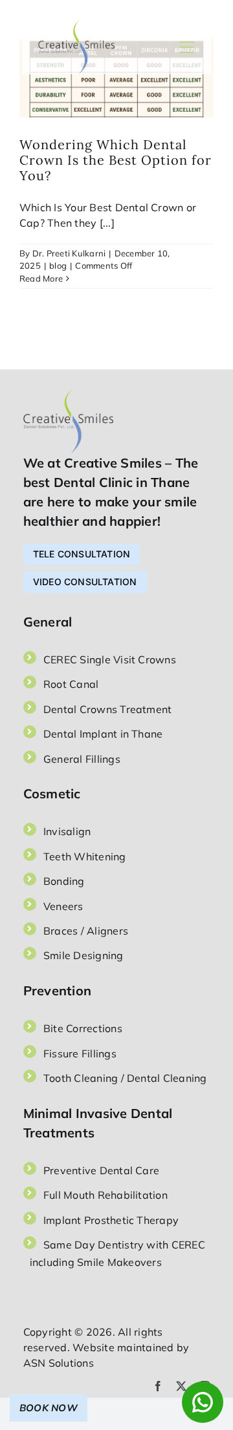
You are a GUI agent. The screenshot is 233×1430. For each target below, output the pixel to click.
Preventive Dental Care (101, 1170)
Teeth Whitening (84, 856)
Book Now (48, 1408)
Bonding (64, 881)
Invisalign (67, 831)
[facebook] (158, 1386)
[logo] (76, 24)
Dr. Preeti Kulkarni (69, 253)
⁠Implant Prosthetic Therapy (111, 1220)
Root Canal (70, 684)
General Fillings (81, 758)
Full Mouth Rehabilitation (105, 1194)
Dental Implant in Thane (103, 733)
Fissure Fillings (79, 1053)
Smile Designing (83, 955)
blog (58, 265)
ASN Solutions (58, 1362)
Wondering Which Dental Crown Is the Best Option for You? (115, 159)
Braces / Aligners (85, 930)
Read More (41, 278)
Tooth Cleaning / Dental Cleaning (125, 1078)
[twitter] (181, 1386)
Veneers (63, 906)
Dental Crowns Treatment (107, 709)
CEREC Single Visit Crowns (109, 659)
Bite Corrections (82, 1028)
